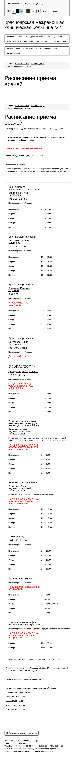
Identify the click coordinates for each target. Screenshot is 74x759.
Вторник (11, 214)
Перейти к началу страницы (22, 733)
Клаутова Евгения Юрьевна (19, 289)
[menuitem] (11, 36)
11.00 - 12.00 (46, 643)
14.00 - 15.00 (46, 509)
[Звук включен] (33, 11)
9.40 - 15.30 (46, 551)
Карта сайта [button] (28, 49)
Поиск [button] (38, 49)
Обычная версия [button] (14, 53)
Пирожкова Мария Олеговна (19, 241)
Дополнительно (51, 11)
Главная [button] (10, 37)
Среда (11, 218)
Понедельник (13, 209)
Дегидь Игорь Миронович (23, 371)
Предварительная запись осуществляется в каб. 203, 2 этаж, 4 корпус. (35, 659)
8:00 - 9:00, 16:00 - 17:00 (51, 604)
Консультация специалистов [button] (47, 41)
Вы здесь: (10, 106)
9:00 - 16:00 (46, 311)
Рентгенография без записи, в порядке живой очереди (31, 495)
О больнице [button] (22, 37)
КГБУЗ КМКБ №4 (22, 64)
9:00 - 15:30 (46, 209)
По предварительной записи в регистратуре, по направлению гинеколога (39, 629)
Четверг (11, 223)
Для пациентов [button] (37, 37)
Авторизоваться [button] (50, 49)
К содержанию (16, 4)
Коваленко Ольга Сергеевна (18, 193)
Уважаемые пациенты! (15, 164)
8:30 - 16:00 (46, 315)
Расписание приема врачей (19, 66)
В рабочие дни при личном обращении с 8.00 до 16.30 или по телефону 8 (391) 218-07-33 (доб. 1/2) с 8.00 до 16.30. (37, 669)
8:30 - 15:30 (46, 214)
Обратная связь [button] (14, 49)
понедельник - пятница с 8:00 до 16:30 (34, 129)
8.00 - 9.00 (45, 455)
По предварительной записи (20, 203)
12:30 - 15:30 (46, 257)
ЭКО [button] (64, 41)
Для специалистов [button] (54, 37)
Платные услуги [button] (14, 41)
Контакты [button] (28, 41)
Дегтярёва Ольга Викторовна (18, 343)
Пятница (11, 227)
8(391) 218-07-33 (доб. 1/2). (27, 156)
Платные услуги (37, 64)
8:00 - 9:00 (45, 595)
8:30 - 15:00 (46, 227)
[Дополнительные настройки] (38, 11)
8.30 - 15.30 (46, 560)
